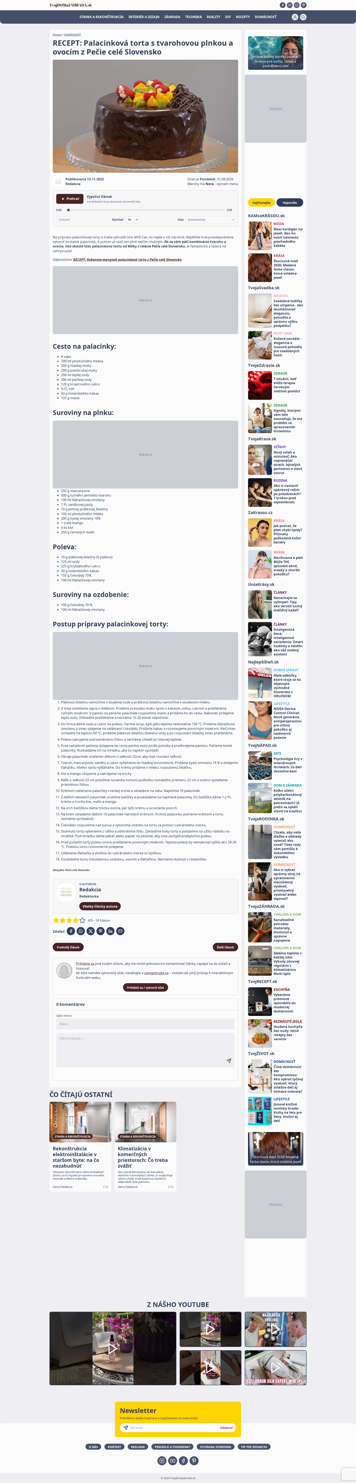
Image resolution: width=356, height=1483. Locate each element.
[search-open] (303, 17)
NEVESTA (281, 296)
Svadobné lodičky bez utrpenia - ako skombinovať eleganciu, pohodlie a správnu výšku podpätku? (288, 313)
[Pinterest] (304, 5)
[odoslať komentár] (228, 1060)
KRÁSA (279, 255)
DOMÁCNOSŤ (265, 17)
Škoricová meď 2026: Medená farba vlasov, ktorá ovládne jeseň (286, 269)
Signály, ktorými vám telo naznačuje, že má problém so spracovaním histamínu (288, 420)
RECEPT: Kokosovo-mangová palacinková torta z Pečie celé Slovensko (127, 259)
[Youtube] (290, 5)
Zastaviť (64, 220)
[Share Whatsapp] (81, 931)
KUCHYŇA (282, 989)
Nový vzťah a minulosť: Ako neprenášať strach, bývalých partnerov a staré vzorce (288, 462)
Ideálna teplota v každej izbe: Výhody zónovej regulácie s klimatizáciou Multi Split (288, 963)
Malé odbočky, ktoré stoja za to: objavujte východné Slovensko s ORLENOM (287, 685)
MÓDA (279, 224)
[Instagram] (297, 5)
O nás (93, 1447)
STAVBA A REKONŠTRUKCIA (102, 17)
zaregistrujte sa (156, 973)
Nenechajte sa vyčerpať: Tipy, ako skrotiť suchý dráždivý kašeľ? (288, 604)
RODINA (280, 480)
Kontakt (114, 1447)
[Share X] (91, 931)
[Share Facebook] (71, 931)
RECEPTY (243, 17)
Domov (57, 34)
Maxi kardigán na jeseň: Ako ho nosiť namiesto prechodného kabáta (288, 237)
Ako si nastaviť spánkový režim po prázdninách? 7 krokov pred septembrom (287, 494)
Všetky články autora (100, 906)
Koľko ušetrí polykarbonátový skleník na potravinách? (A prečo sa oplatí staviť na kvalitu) (288, 800)
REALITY (213, 17)
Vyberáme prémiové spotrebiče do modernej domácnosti (285, 1003)
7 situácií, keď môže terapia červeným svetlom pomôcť (287, 385)
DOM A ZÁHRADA (288, 785)
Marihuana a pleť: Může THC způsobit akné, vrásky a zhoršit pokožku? (288, 566)
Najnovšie (290, 203)
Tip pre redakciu (254, 1447)
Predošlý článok (68, 947)
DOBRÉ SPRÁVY (286, 670)
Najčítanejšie (261, 203)
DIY (228, 17)
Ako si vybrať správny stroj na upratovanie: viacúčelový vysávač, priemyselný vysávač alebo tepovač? (287, 884)
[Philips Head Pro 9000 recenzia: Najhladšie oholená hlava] (275, 1329)
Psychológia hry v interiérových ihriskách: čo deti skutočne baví (288, 765)
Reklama (138, 1447)
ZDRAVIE (280, 373)
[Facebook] (283, 5)
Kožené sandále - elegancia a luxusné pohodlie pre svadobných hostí (288, 347)
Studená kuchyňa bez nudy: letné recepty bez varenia (288, 1033)
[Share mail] (120, 931)
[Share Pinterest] (100, 931)
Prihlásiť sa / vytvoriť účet (145, 988)
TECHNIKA (193, 17)
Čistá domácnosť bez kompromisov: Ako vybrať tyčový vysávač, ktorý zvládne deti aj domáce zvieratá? (288, 1079)
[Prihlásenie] (295, 17)
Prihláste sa (85, 963)
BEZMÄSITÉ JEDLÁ (288, 1021)
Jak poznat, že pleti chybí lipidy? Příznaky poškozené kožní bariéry (288, 534)
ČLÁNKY (280, 592)
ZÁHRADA (172, 17)
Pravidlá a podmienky (172, 1447)
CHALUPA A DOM (287, 914)
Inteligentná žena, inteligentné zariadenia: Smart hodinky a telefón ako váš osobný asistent (288, 641)
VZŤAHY (280, 447)
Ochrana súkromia (215, 1447)
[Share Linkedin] (110, 931)
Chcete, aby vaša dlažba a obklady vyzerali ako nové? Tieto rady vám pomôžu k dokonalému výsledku (287, 844)
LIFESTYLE (282, 703)
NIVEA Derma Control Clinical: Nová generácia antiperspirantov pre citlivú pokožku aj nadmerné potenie (288, 723)
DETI (277, 753)
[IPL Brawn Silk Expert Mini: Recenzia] (275, 1368)
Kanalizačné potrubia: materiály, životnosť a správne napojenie (284, 930)
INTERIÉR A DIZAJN (144, 17)
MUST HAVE (283, 333)
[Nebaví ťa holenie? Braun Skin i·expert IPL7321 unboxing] (210, 1368)
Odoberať (226, 1428)
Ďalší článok (225, 947)
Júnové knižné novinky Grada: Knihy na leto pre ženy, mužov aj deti (288, 1112)
